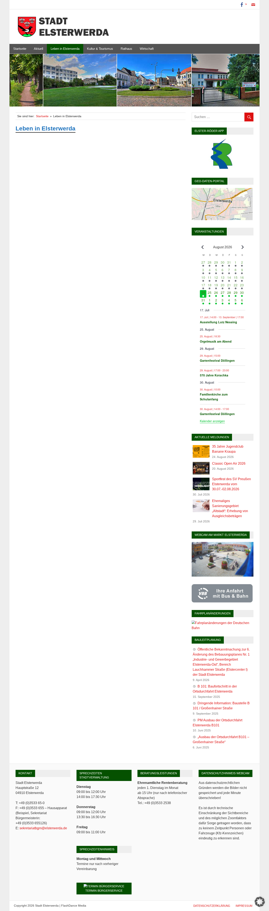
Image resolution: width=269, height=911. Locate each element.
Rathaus (126, 48)
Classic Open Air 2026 (228, 463)
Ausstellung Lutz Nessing (218, 322)
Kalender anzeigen (212, 421)
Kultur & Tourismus (100, 48)
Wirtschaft (147, 48)
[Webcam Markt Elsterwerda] (222, 575)
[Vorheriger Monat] (202, 247)
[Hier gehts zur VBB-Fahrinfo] (222, 601)
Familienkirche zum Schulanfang (214, 396)
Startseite (19, 48)
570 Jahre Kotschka (214, 375)
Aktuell (38, 48)
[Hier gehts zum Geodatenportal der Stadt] (222, 219)
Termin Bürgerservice (104, 890)
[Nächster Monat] (242, 247)
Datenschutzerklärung (211, 905)
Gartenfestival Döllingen (217, 360)
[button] (260, 902)
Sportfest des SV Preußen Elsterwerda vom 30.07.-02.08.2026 (231, 484)
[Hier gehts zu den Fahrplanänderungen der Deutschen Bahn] (222, 628)
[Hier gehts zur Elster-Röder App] (222, 169)
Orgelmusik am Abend (216, 341)
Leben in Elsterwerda (65, 48)
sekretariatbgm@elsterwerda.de (43, 828)
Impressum (244, 905)
